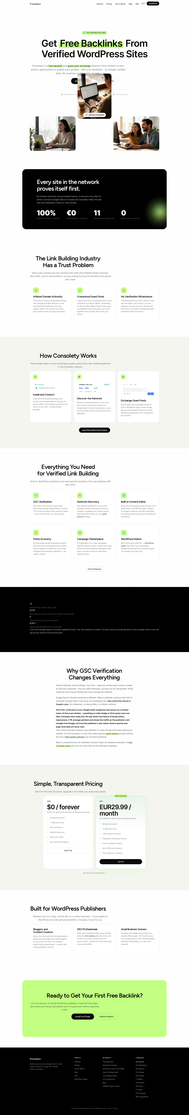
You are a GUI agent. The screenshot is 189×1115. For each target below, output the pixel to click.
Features (100, 4)
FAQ (137, 4)
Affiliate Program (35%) (111, 1086)
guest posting (112, 733)
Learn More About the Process (94, 430)
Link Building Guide (110, 1076)
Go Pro (121, 862)
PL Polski (139, 1090)
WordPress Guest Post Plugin (113, 1069)
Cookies (115, 1108)
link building (90, 936)
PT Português (141, 1093)
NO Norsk (139, 1086)
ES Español (140, 1076)
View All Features (94, 569)
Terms (110, 1108)
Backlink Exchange (110, 1065)
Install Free (153, 3)
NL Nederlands (141, 1065)
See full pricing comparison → (94, 873)
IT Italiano (139, 1079)
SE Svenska (140, 1083)
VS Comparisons (109, 1079)
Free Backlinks (108, 1062)
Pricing (109, 4)
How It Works (120, 4)
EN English (140, 1062)
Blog (130, 4)
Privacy (104, 1108)
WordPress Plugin (80, 1079)
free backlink (55, 65)
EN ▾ (143, 3)
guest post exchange (79, 65)
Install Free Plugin (82, 1017)
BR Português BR (142, 1097)
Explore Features (107, 1017)
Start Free (68, 850)
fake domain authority (75, 737)
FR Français (140, 1072)
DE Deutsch (140, 1069)
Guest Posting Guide (110, 1072)
